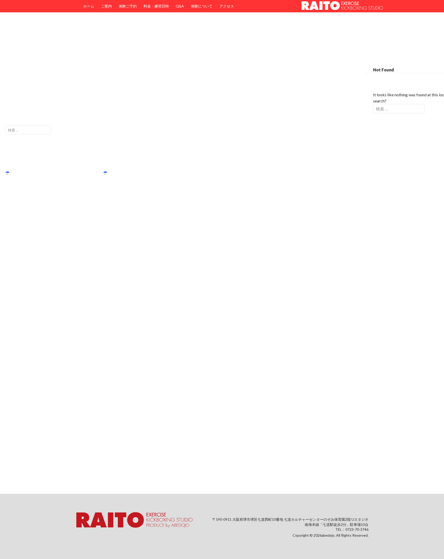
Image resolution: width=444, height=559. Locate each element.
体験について (201, 6)
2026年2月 (14, 280)
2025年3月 (14, 345)
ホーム (88, 6)
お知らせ (12, 397)
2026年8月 (14, 252)
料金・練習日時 (156, 6)
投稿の (14, 458)
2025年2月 (14, 354)
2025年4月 (14, 335)
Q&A (180, 6)
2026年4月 (14, 271)
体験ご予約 (128, 6)
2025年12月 (15, 298)
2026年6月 (14, 261)
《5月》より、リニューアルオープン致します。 (44, 181)
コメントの (17, 467)
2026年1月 (14, 289)
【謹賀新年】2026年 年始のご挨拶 (34, 200)
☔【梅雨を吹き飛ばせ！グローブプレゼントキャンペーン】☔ (56, 172)
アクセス (226, 6)
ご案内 (106, 6)
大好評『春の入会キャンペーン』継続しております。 (48, 191)
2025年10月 (15, 308)
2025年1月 (14, 363)
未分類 (10, 415)
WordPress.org (17, 477)
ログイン (12, 449)
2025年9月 (14, 317)
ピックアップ (16, 406)
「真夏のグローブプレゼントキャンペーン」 (41, 163)
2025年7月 (14, 326)
